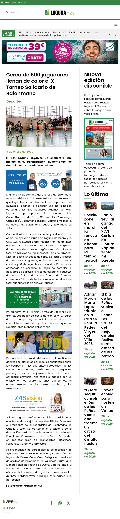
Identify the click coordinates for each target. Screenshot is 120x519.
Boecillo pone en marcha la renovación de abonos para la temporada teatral (94, 238)
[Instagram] (60, 503)
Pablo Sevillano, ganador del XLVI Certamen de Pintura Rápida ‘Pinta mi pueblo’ (110, 238)
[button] (115, 24)
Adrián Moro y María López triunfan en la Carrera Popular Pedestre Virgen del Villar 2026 (92, 319)
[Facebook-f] (51, 503)
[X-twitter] (68, 503)
